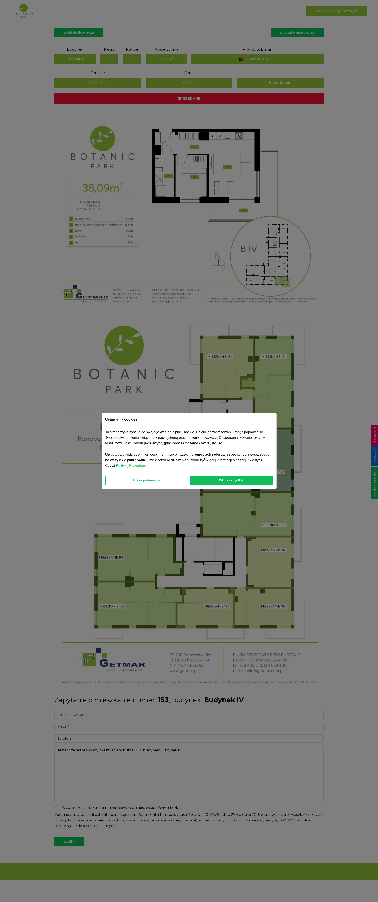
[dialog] (189, 451)
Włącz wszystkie (231, 480)
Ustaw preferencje (146, 480)
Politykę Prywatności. (133, 465)
